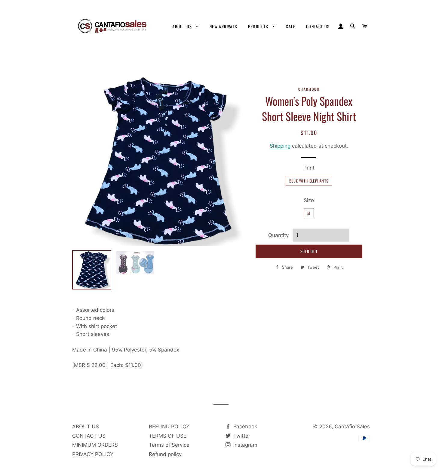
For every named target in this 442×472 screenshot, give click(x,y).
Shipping (280, 146)
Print (309, 168)
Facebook (244, 427)
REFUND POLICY (169, 427)
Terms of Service (169, 445)
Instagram (244, 445)
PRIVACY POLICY (92, 454)
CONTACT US (318, 26)
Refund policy (165, 454)
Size (309, 200)
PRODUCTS (259, 26)
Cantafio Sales (352, 427)
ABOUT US (182, 26)
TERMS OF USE (167, 436)
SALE (291, 26)
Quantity (278, 235)
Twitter (241, 436)
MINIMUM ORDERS (95, 445)
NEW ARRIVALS (224, 26)
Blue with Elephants (309, 181)
